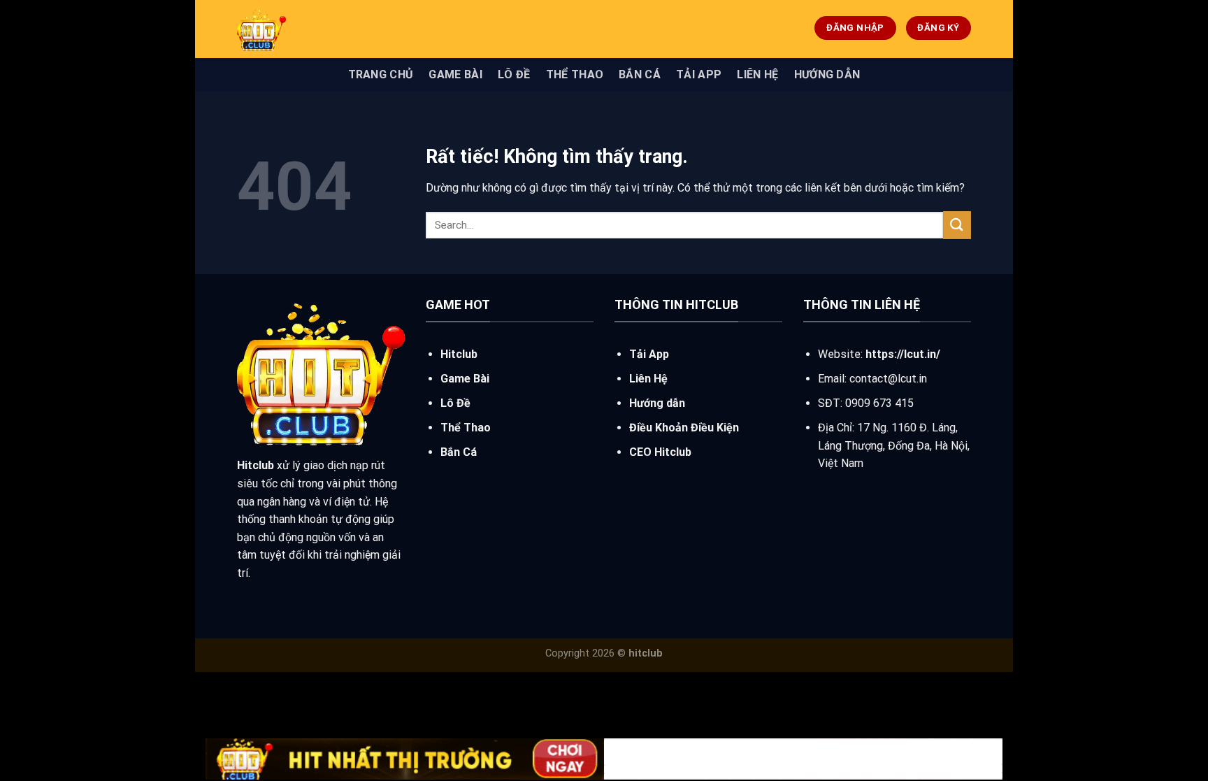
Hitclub (458, 354)
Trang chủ (381, 74)
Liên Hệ (757, 74)
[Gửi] (957, 224)
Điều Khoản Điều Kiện (684, 427)
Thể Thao (575, 74)
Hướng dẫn (827, 74)
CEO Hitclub (660, 452)
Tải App (698, 74)
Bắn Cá (640, 74)
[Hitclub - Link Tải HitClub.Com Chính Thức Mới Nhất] (342, 29)
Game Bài (455, 74)
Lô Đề (514, 74)
